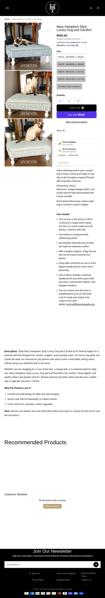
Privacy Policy (38, 580)
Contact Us (86, 580)
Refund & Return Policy (88, 574)
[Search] (91, 8)
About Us (36, 573)
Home (7, 19)
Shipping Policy (63, 580)
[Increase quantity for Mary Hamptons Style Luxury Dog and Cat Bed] (78, 101)
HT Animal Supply (47, 589)
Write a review (52, 506)
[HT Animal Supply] (52, 8)
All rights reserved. (64, 589)
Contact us (62, 155)
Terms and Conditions (66, 573)
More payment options (76, 122)
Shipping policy (73, 155)
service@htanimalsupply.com (80, 304)
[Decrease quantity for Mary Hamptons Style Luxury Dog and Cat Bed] (60, 101)
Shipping (60, 39)
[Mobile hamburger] (7, 8)
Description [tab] (63, 162)
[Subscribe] (96, 564)
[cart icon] (98, 8)
